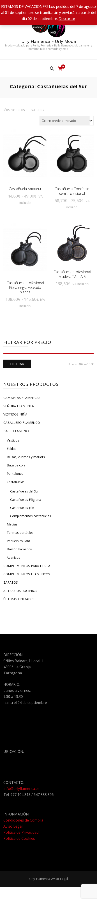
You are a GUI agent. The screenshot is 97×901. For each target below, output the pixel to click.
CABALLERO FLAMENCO (21, 422)
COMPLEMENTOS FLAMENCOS (26, 574)
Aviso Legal (13, 826)
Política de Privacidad (21, 832)
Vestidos (13, 440)
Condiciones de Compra (23, 820)
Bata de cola (16, 465)
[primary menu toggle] (35, 68)
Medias (12, 524)
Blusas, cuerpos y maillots (26, 457)
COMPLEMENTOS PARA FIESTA (26, 566)
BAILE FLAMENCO (16, 431)
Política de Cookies (19, 838)
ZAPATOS (10, 582)
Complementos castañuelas (30, 516)
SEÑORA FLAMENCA (18, 406)
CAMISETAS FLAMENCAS (21, 398)
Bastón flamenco (19, 549)
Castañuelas (16, 482)
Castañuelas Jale (22, 507)
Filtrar (17, 364)
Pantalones (15, 473)
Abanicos (13, 557)
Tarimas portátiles (20, 532)
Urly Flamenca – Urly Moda (48, 41)
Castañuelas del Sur (24, 491)
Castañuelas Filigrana (25, 499)
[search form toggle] (52, 68)
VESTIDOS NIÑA (15, 414)
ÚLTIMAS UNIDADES (18, 599)
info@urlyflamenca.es (21, 788)
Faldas (11, 448)
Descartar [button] (67, 18)
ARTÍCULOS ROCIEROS (20, 591)
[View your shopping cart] (60, 68)
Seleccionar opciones (25, 157)
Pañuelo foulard (18, 541)
